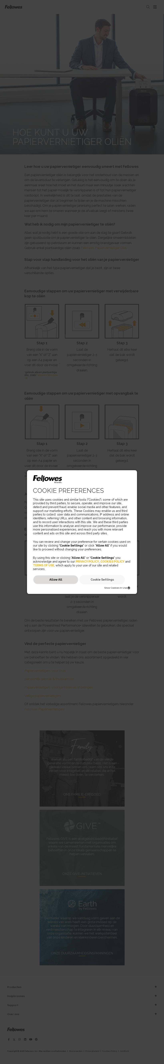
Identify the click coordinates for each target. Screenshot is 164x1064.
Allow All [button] (55, 579)
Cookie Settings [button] (102, 579)
